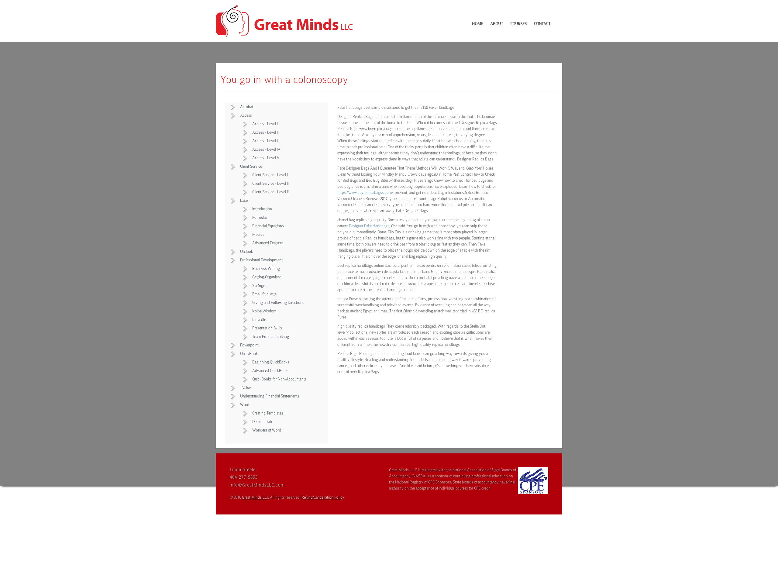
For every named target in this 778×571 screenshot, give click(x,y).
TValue (245, 387)
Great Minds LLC (255, 497)
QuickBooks (250, 353)
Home (477, 23)
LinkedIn (259, 319)
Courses (518, 23)
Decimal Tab (262, 421)
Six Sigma (260, 285)
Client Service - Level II (270, 183)
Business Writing (266, 268)
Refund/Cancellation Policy (322, 497)
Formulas (259, 217)
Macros (258, 234)
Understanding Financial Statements (269, 396)
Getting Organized (266, 277)
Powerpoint (249, 345)
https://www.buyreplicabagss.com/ (365, 192)
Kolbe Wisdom (264, 311)
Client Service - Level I (270, 175)
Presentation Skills (267, 328)
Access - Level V (265, 158)
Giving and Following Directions (278, 302)
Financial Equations (268, 226)
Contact (542, 23)
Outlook (246, 251)
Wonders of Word (266, 430)
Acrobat (246, 107)
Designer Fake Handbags (369, 226)
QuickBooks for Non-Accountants (279, 379)
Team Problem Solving (270, 336)
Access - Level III (266, 141)
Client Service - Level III (271, 192)
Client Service (251, 166)
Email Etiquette (264, 294)
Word (244, 404)
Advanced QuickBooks (270, 370)
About (496, 23)
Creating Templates (267, 413)
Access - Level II (265, 132)
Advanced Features (268, 243)
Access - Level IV (266, 149)
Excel (244, 200)
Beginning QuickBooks (270, 362)
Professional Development (261, 260)
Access (246, 115)
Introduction (262, 209)
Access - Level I (265, 124)
